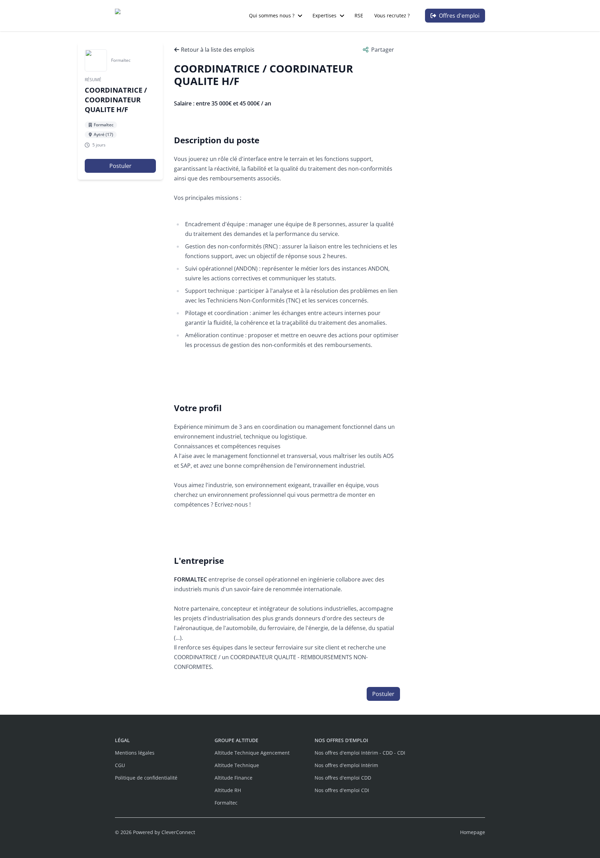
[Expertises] (342, 15)
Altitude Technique (237, 765)
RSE (359, 15)
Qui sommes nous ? (271, 15)
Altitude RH (228, 790)
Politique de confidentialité (146, 777)
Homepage (472, 832)
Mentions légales (135, 752)
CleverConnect (178, 832)
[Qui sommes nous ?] (300, 15)
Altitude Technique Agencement (252, 752)
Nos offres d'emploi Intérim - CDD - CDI (360, 752)
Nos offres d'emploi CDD (343, 777)
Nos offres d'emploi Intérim (346, 765)
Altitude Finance (233, 777)
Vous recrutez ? (392, 15)
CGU (120, 765)
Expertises (324, 15)
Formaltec (226, 802)
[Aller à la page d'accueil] (151, 16)
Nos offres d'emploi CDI (342, 790)
